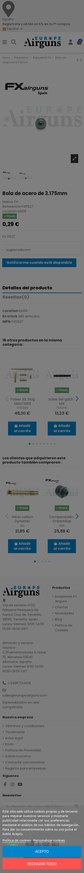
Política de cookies (16, 840)
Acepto (42, 851)
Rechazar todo (42, 863)
